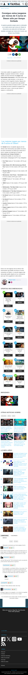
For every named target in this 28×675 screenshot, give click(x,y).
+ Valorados (13, 535)
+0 (13, 557)
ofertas (9, 415)
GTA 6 (19, 1)
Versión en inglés (14, 670)
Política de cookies (4, 661)
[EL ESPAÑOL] (26, 4)
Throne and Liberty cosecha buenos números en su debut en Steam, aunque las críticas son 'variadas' (7, 444)
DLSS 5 (22, 1)
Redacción (3, 651)
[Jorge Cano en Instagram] (11, 282)
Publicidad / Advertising (5, 655)
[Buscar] (23, 4)
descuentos (3, 415)
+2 (15, 589)
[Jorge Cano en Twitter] (9, 282)
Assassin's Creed (5, 1)
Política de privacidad (5, 657)
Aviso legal (3, 659)
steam (13, 415)
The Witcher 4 (14, 1)
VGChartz (3, 665)
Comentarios (4, 535)
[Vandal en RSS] (3, 643)
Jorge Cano (9, 57)
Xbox (10, 1)
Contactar (3, 653)
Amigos (5, 537)
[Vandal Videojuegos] (14, 4)
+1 (13, 547)
